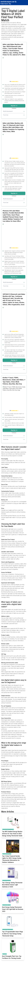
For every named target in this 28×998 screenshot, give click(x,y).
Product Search (4, 3)
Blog (10, 3)
